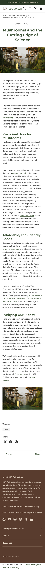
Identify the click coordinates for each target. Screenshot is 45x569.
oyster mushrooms (10, 249)
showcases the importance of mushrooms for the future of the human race (22, 298)
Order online (20, 374)
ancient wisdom (27, 215)
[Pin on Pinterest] (16, 442)
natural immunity (20, 173)
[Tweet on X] (5, 442)
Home (4, 15)
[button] (35, 8)
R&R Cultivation (13, 557)
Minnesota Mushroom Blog (18, 15)
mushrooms (7, 118)
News (6, 429)
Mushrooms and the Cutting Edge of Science (18, 17)
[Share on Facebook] (11, 442)
